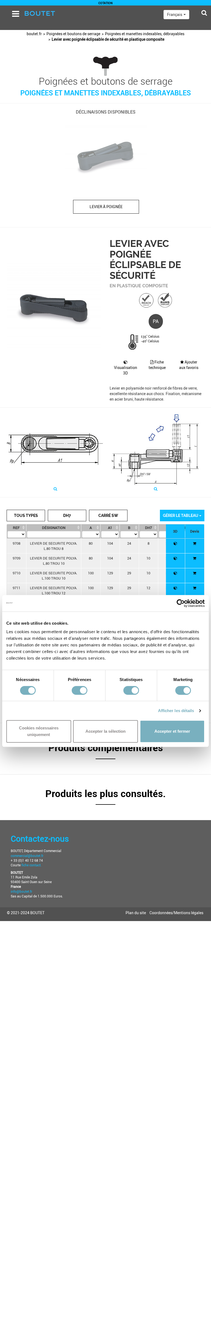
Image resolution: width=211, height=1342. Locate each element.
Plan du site (136, 912)
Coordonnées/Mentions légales (176, 912)
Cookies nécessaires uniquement (39, 731)
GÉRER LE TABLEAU (181, 515)
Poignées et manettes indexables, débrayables (144, 33)
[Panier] (194, 543)
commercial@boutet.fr (27, 855)
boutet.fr (34, 33)
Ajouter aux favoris (188, 364)
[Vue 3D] (175, 543)
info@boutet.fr (21, 891)
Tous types (26, 515)
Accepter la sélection (105, 731)
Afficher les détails (176, 710)
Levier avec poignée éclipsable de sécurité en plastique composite (108, 39)
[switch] (79, 690)
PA (156, 321)
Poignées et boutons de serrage (73, 33)
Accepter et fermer (172, 731)
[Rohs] (165, 300)
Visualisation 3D (125, 370)
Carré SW (108, 515)
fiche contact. (31, 865)
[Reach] (146, 300)
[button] (105, 750)
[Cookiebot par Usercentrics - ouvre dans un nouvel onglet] (181, 603)
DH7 (67, 515)
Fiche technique (157, 364)
